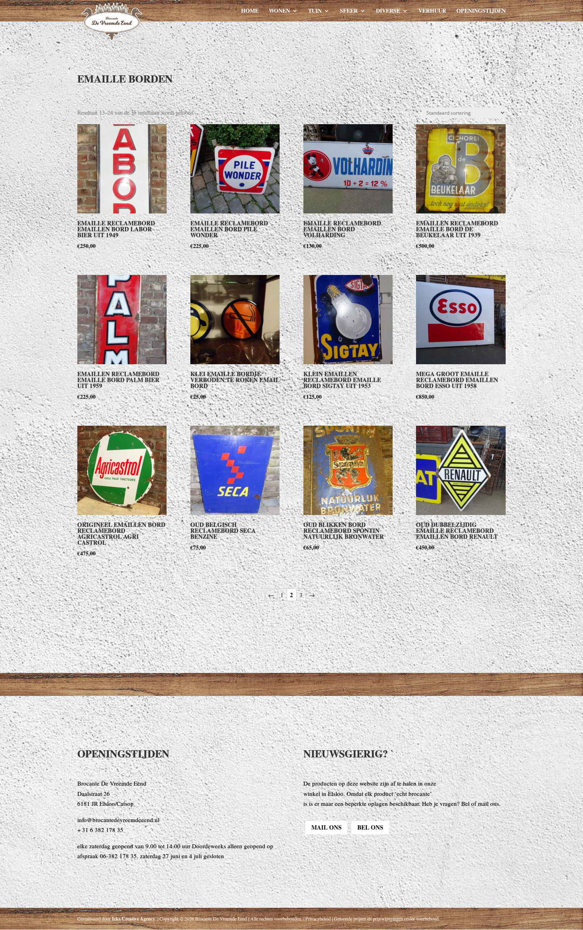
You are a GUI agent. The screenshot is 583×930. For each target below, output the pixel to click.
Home (250, 11)
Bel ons (370, 827)
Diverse (388, 11)
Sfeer (349, 11)
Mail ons (326, 827)
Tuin (315, 11)
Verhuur (432, 11)
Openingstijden (481, 11)
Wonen (279, 11)
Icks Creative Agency (133, 918)
